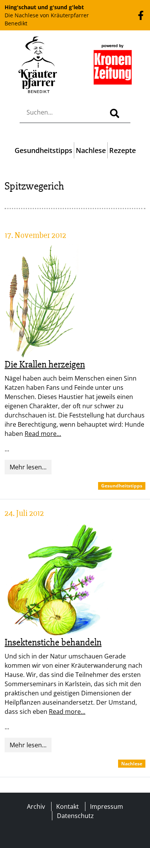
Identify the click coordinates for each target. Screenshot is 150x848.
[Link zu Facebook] (140, 15)
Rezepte (122, 150)
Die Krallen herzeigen (45, 364)
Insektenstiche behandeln (53, 642)
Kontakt (67, 806)
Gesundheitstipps (43, 150)
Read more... (43, 433)
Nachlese (91, 150)
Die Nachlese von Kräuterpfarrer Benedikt (47, 15)
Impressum (106, 806)
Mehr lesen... (28, 467)
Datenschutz (75, 815)
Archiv (36, 806)
